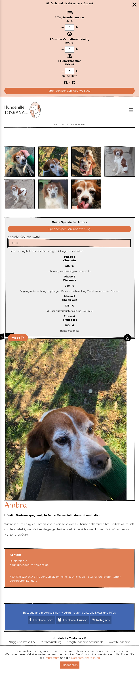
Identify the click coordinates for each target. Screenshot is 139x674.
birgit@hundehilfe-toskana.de (29, 565)
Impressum (52, 657)
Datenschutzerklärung (85, 657)
